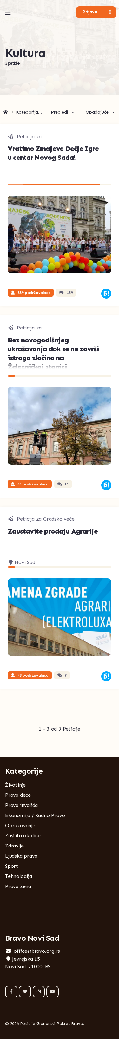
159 (70, 292)
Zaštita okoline (23, 836)
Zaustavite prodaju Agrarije (53, 531)
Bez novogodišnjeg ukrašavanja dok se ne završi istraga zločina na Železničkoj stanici (53, 353)
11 (66, 484)
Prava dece (18, 795)
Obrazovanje (20, 825)
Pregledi (59, 112)
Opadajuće (97, 112)
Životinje (15, 785)
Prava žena (18, 886)
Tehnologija (18, 876)
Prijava (90, 12)
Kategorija (27, 112)
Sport (11, 866)
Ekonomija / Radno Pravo (35, 815)
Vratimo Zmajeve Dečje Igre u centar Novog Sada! (53, 153)
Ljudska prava (21, 856)
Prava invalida (21, 805)
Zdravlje (14, 846)
